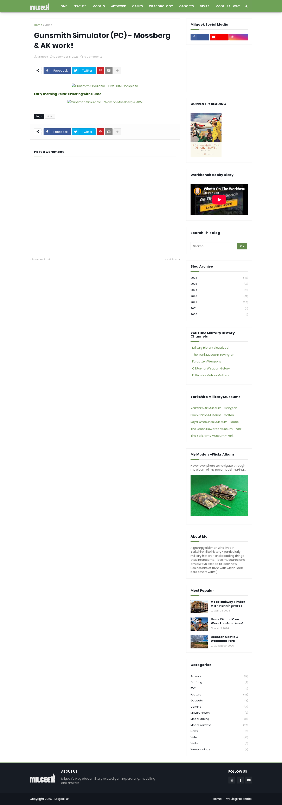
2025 (219, 284)
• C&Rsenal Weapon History (210, 368)
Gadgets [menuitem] (186, 6)
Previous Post (41, 259)
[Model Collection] (219, 515)
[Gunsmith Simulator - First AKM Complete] (105, 86)
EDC (219, 688)
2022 (219, 302)
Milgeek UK (62, 799)
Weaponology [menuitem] (161, 6)
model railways (219, 725)
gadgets (219, 700)
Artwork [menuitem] (118, 6)
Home (38, 25)
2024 (219, 290)
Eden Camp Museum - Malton (212, 415)
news (219, 731)
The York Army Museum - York (212, 436)
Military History (219, 713)
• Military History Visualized (210, 348)
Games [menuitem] (137, 6)
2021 (219, 308)
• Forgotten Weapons (206, 361)
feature (219, 694)
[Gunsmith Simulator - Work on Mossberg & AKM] (105, 102)
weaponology (219, 749)
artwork (219, 676)
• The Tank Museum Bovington (212, 355)
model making (219, 719)
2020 (219, 314)
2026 (219, 278)
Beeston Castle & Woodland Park (224, 639)
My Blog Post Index (239, 799)
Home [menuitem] (62, 6)
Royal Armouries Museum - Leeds (215, 422)
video (48, 25)
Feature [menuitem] (79, 6)
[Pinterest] (100, 70)
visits (219, 743)
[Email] (109, 70)
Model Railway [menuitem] (228, 6)
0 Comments (93, 57)
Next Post (171, 259)
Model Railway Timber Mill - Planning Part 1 (228, 604)
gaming (219, 707)
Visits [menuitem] (204, 6)
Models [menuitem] (98, 6)
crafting (219, 682)
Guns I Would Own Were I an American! (227, 621)
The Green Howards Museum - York (216, 429)
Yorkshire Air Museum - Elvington (214, 408)
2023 (219, 296)
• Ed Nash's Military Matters (210, 375)
